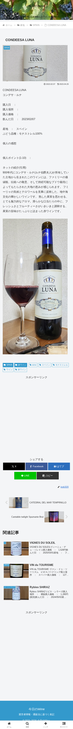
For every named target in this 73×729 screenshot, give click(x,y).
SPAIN (9, 365)
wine (34, 365)
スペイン (46, 365)
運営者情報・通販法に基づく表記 (36, 714)
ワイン (9, 369)
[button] (48, 475)
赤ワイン (22, 365)
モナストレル (62, 365)
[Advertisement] (36, 416)
